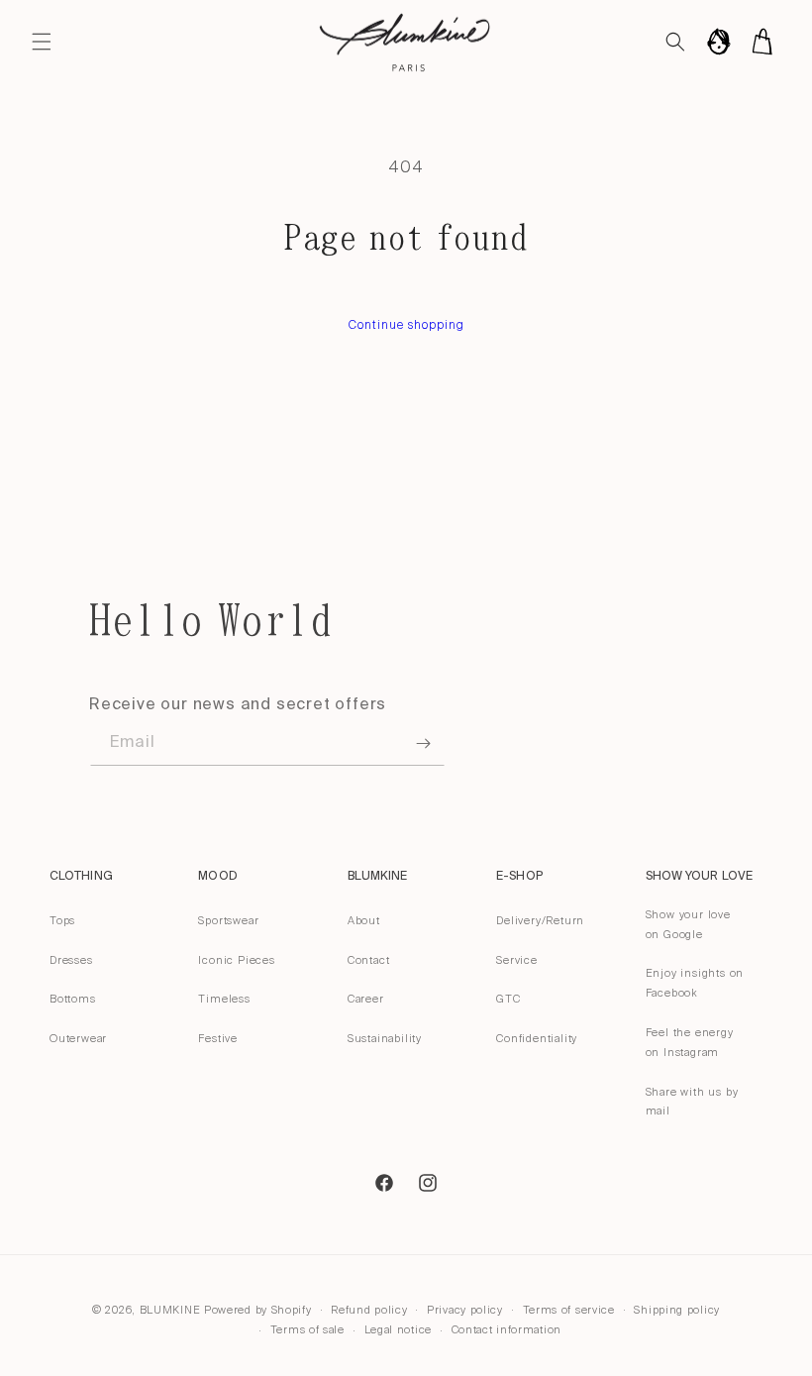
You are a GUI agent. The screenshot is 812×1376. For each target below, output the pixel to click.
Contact (369, 960)
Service (517, 960)
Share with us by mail (692, 1101)
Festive (218, 1038)
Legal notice (398, 1329)
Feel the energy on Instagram (690, 1042)
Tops (62, 920)
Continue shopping (406, 325)
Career (366, 999)
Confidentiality (536, 1038)
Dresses (71, 960)
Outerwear (78, 1038)
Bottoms (73, 999)
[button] (41, 41)
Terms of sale (307, 1329)
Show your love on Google (688, 924)
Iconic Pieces (236, 960)
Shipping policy (677, 1310)
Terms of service (569, 1310)
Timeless (224, 999)
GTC (508, 999)
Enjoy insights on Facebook (695, 983)
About (364, 920)
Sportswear (228, 920)
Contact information (506, 1329)
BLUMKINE (170, 1310)
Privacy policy (465, 1310)
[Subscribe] (423, 743)
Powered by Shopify (258, 1310)
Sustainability (385, 1038)
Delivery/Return (540, 920)
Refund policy (369, 1310)
